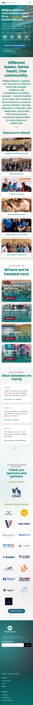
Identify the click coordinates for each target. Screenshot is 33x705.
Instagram (10, 674)
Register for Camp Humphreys (14, 45)
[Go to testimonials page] (14, 448)
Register (4, 686)
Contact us (5, 695)
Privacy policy (6, 697)
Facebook (4, 674)
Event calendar (6, 681)
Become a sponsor (16, 611)
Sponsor (4, 683)
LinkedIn (16, 674)
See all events (8, 51)
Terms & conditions (7, 700)
